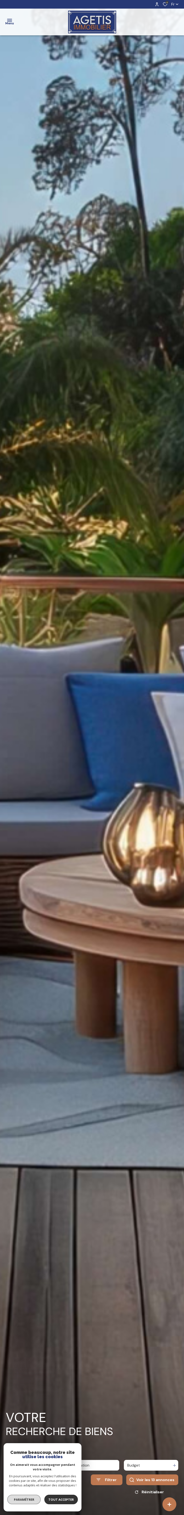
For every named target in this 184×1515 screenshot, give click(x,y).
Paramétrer (24, 1499)
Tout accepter (61, 1499)
